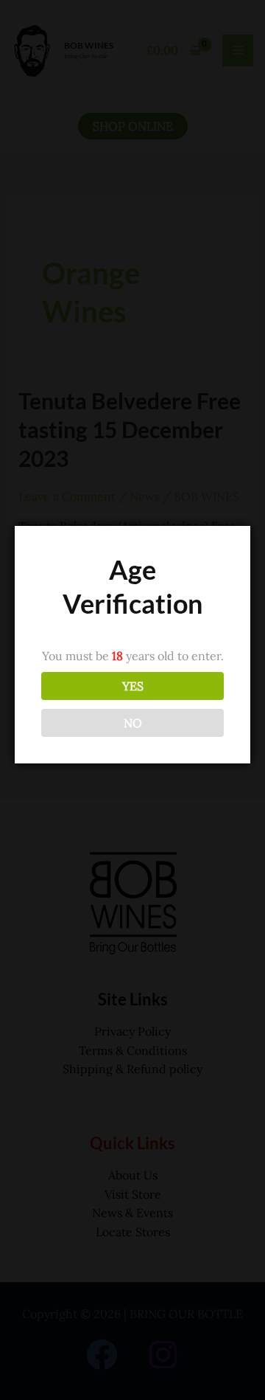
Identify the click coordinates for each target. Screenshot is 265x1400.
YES (133, 686)
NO (133, 722)
